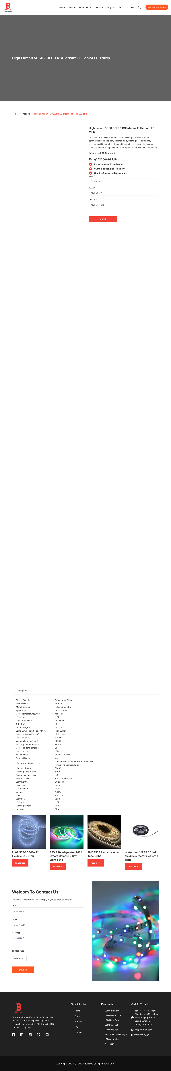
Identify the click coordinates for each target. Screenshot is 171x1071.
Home (62, 7)
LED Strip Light (107, 153)
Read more (20, 863)
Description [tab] (21, 690)
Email (91, 188)
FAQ (121, 7)
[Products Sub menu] (90, 7)
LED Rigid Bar (111, 1029)
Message (93, 200)
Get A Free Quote (157, 7)
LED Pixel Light (112, 1025)
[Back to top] (163, 1063)
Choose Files (18, 951)
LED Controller (112, 1039)
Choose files (19, 958)
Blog (109, 7)
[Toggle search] (139, 7)
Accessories (111, 1044)
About (72, 7)
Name (91, 176)
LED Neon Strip (112, 1020)
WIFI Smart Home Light (116, 1034)
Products (83, 7)
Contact (131, 7)
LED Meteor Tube (113, 1015)
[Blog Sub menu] (114, 7)
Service (99, 7)
